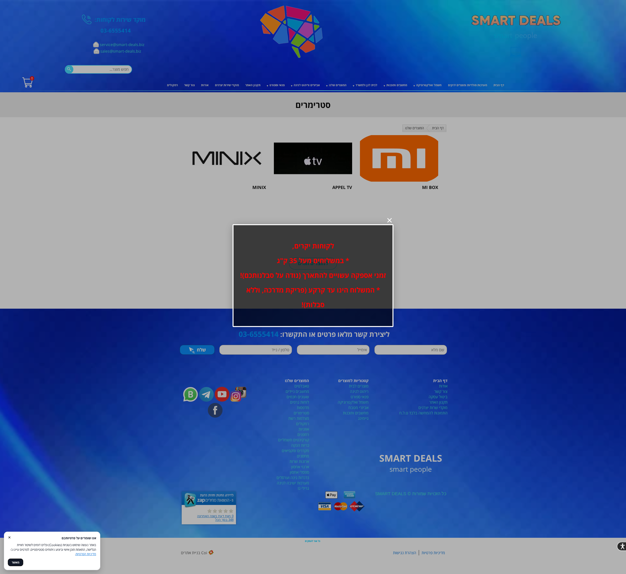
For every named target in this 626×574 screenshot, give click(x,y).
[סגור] (389, 220)
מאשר (15, 562)
